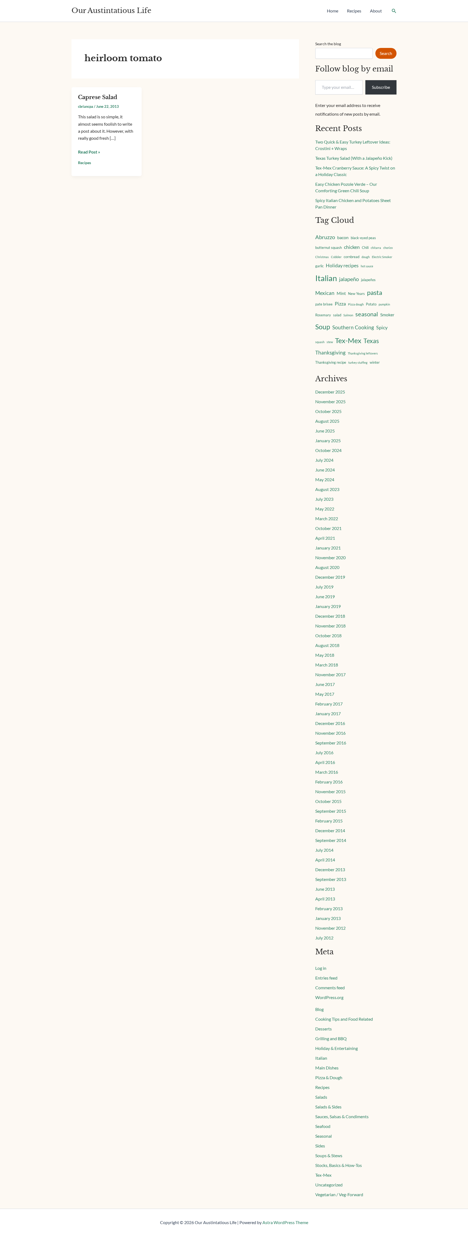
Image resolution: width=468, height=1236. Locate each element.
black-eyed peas (363, 238)
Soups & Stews (328, 1155)
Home (332, 10)
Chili (365, 247)
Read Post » (89, 151)
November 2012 (330, 928)
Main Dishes (327, 1067)
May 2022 (324, 508)
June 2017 (325, 684)
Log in (320, 968)
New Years (356, 293)
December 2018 (330, 616)
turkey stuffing (358, 362)
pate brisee (324, 304)
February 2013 (329, 908)
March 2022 (326, 518)
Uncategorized (329, 1184)
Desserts (323, 1028)
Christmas (322, 257)
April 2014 (325, 859)
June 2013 (325, 889)
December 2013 (330, 869)
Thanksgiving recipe (330, 362)
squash (319, 342)
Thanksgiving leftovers (363, 353)
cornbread (351, 257)
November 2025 (330, 401)
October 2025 (328, 411)
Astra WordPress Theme (285, 1222)
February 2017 (329, 703)
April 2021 (325, 538)
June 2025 (325, 430)
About (376, 10)
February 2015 (329, 820)
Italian (326, 278)
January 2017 (328, 713)
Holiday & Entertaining (336, 1048)
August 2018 (327, 645)
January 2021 (328, 547)
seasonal (366, 314)
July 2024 (324, 460)
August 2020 (327, 567)
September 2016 (330, 742)
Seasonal (323, 1136)
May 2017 (324, 694)
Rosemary (323, 315)
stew (330, 342)
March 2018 (326, 664)
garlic (319, 266)
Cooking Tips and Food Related (344, 1019)
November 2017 (330, 674)
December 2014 (330, 830)
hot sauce (367, 266)
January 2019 (328, 606)
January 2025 (328, 440)
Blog (319, 1009)
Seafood (322, 1126)
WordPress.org (329, 997)
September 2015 (330, 811)
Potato (371, 304)
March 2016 (326, 772)
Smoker (387, 314)
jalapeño (349, 279)
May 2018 (324, 655)
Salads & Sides (328, 1106)
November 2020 (330, 557)
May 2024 (324, 479)
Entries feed (326, 977)
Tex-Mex (348, 340)
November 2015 (330, 791)
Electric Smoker (382, 257)
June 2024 (325, 469)
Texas (371, 340)
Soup (322, 327)
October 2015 (328, 801)
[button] (394, 11)
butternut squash (328, 247)
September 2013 (330, 879)
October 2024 (328, 450)
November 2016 (330, 733)
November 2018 (330, 625)
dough (366, 257)
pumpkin (384, 304)
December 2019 (330, 577)
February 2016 (329, 781)
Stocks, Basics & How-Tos (338, 1165)
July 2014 (324, 850)
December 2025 (330, 391)
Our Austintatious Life (111, 10)
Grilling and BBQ (331, 1038)
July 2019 (324, 586)
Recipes (354, 10)
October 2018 (328, 635)
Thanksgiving (330, 352)
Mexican (324, 293)
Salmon (348, 315)
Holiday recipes (342, 265)
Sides (320, 1145)
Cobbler (336, 257)
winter (375, 362)
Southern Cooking (353, 327)
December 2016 (330, 723)
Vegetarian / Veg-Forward (339, 1194)
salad (337, 315)
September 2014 (330, 840)
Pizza (340, 304)
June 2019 (325, 596)
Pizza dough (356, 304)
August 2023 (327, 489)
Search (386, 53)
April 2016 (325, 762)
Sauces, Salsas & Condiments (342, 1116)
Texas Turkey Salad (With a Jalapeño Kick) (353, 158)
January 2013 (328, 918)
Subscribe (381, 87)
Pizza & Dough (328, 1077)
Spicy (382, 327)
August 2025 (327, 421)
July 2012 (324, 937)
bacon (343, 237)
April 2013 (325, 898)
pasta (374, 292)
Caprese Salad (97, 97)
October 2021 (328, 528)
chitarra (376, 247)
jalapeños (368, 280)
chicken (352, 247)
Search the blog (328, 43)
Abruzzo (325, 237)
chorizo (388, 247)
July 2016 (324, 752)
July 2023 (324, 499)
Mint (341, 293)
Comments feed (330, 987)
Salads (321, 1097)
